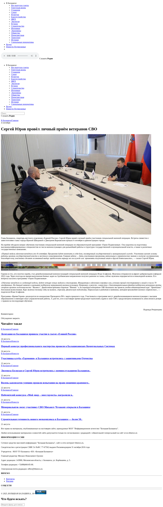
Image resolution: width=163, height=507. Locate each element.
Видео (9, 44)
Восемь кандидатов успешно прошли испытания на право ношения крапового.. (45, 382)
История (15, 40)
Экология (15, 21)
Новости (15, 341)
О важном (15, 10)
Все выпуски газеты (20, 5)
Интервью (15, 28)
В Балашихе (6, 120)
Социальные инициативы (22, 42)
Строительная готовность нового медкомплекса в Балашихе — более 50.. (41, 419)
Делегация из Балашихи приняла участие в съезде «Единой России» (39, 334)
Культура (15, 15)
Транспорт (15, 38)
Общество (15, 33)
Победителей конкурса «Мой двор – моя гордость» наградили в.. (37, 395)
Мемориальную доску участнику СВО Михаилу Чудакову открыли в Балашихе (45, 407)
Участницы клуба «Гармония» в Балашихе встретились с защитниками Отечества (47, 358)
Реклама (9, 481)
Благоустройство (18, 17)
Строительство (17, 26)
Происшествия (17, 35)
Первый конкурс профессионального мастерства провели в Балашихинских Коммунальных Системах (58, 346)
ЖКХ (13, 19)
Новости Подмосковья (16, 47)
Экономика (16, 31)
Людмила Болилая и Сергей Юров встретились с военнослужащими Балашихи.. (46, 370)
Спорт (14, 12)
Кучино (14, 24)
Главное (14, 120)
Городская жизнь (18, 8)
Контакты (10, 479)
